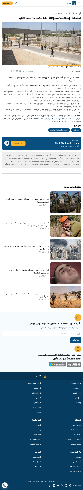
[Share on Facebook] (20, 71)
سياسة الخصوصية (75, 466)
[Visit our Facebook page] (70, 485)
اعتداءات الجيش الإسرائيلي (59, 130)
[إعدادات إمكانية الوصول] (5, 485)
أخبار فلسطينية (36, 388)
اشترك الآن (75, 340)
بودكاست (78, 402)
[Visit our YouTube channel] (59, 485)
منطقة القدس (76, 425)
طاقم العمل (77, 462)
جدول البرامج (77, 398)
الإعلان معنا (37, 457)
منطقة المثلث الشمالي (73, 439)
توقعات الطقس (35, 444)
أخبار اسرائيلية (36, 393)
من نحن (78, 457)
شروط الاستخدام (75, 471)
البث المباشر (6, 3)
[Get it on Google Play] (57, 364)
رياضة (39, 430)
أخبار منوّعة (36, 420)
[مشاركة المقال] (24, 71)
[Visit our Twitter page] (63, 485)
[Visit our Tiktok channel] (51, 485)
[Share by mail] (14, 71)
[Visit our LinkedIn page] (55, 485)
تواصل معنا (37, 462)
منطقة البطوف (76, 444)
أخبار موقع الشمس (33, 383)
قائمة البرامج (77, 393)
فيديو (39, 412)
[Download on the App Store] (73, 364)
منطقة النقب (77, 434)
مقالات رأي (37, 407)
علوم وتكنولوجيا (35, 439)
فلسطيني (57, 13)
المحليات (78, 420)
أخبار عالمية (37, 402)
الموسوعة (37, 434)
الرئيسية (77, 13)
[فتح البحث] (16, 3)
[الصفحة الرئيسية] (71, 3)
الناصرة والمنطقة (75, 430)
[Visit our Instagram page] (67, 485)
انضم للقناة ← (18, 143)
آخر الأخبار (67, 13)
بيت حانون (76, 130)
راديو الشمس (76, 383)
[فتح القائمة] (79, 3)
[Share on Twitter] (17, 71)
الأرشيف (38, 466)
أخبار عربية (37, 398)
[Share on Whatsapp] (11, 71)
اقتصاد (38, 425)
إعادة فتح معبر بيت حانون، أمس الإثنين (57, 118)
